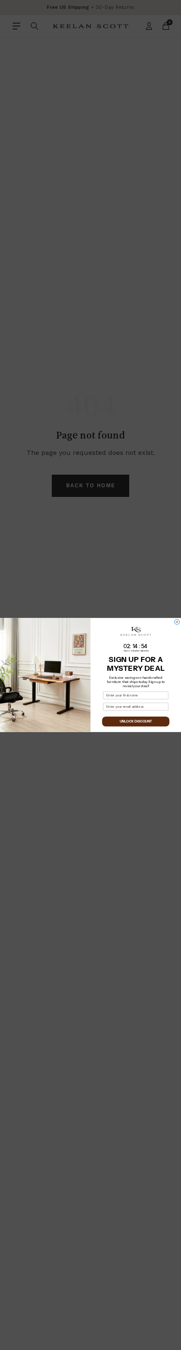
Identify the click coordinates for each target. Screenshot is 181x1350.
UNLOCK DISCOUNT (136, 721)
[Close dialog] (177, 622)
